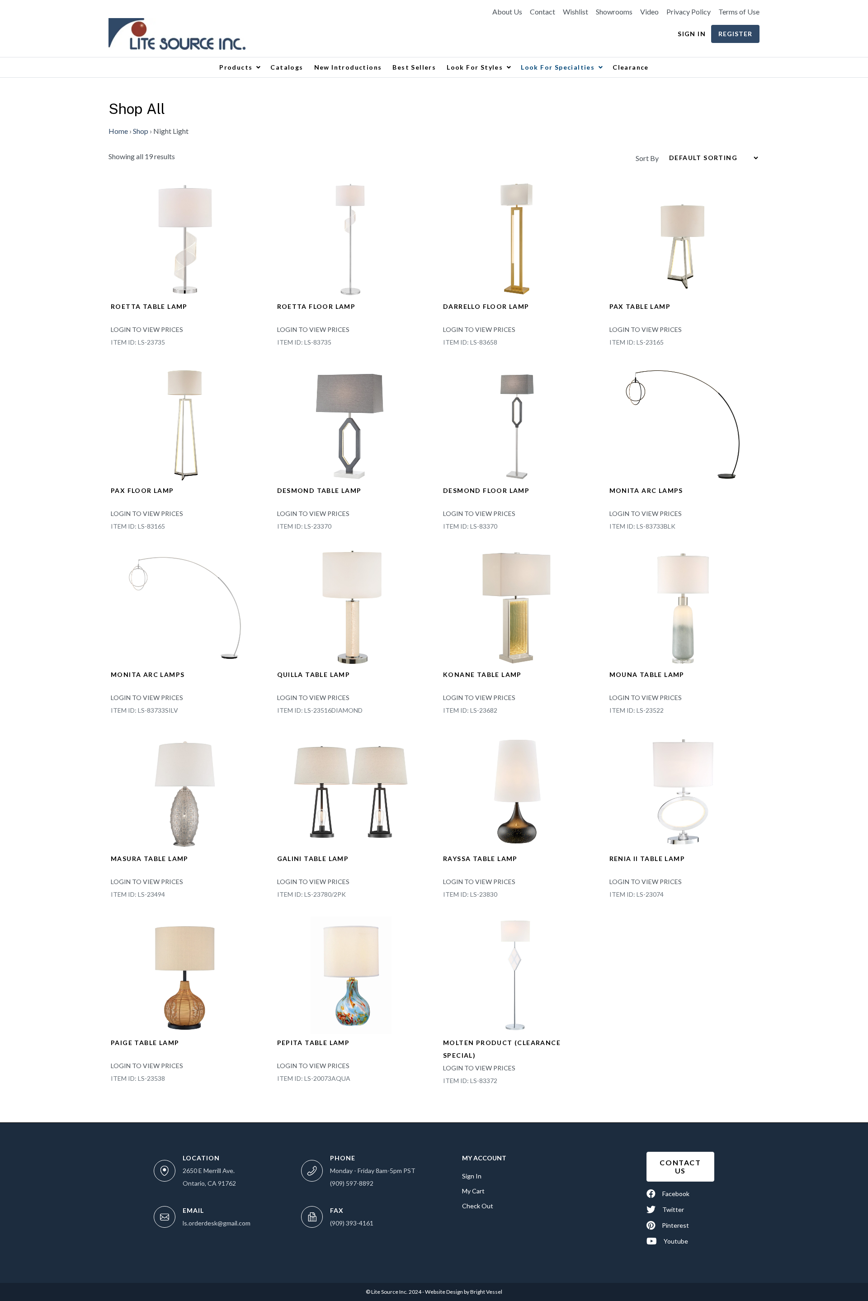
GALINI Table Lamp (313, 858)
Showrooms (614, 11)
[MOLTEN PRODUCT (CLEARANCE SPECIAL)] (515, 974)
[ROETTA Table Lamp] (184, 238)
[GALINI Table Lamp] (351, 790)
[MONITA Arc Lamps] (683, 422)
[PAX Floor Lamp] (184, 422)
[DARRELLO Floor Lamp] (517, 238)
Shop (140, 131)
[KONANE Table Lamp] (517, 606)
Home (118, 131)
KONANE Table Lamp (482, 674)
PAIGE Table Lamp (145, 1042)
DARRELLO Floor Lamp (486, 306)
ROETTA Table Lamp (149, 306)
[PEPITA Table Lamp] (351, 974)
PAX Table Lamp (640, 306)
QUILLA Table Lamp (313, 674)
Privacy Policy (688, 11)
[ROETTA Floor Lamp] (351, 238)
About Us (507, 11)
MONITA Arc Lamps (646, 490)
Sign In (692, 34)
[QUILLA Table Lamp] (351, 606)
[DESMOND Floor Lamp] (517, 422)
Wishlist (575, 11)
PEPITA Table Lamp (313, 1042)
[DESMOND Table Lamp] (351, 422)
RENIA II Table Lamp (647, 858)
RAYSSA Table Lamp (480, 858)
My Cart (473, 1191)
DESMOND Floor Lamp (486, 490)
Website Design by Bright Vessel (463, 1291)
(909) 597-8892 (351, 1183)
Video (649, 11)
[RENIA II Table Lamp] (683, 790)
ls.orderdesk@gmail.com (216, 1223)
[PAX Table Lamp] (683, 238)
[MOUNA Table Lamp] (683, 606)
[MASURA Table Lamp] (184, 790)
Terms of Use (739, 11)
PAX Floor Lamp (142, 490)
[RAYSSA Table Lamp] (517, 790)
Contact (542, 11)
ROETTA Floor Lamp (316, 306)
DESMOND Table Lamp (319, 490)
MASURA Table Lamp (150, 858)
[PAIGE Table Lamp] (184, 974)
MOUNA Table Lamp (646, 674)
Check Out (477, 1206)
